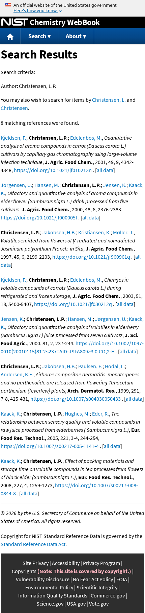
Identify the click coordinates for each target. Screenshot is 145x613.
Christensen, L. (109, 99)
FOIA (121, 579)
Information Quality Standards (52, 595)
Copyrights (24, 571)
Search (37, 36)
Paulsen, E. (90, 366)
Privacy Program (101, 563)
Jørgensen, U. (110, 318)
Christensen (14, 107)
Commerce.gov (108, 595)
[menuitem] (10, 36)
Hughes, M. (77, 413)
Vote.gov (99, 603)
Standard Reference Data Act (33, 544)
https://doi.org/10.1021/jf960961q (91, 256)
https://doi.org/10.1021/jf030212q (73, 304)
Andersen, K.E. (17, 374)
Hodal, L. (115, 366)
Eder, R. (100, 413)
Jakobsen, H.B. (59, 232)
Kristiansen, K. (94, 232)
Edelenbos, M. (86, 137)
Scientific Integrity (97, 587)
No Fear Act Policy (93, 579)
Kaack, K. (11, 413)
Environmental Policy (49, 587)
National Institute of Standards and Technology (14, 22)
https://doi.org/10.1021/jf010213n (53, 170)
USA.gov (76, 603)
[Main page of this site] (10, 36)
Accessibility (66, 563)
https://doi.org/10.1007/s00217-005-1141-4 (50, 446)
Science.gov (49, 603)
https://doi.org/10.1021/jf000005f (39, 217)
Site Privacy (36, 563)
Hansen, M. (46, 185)
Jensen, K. (114, 185)
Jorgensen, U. (16, 185)
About (74, 36)
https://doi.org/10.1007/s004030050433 (75, 398)
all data (105, 170)
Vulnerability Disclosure (42, 579)
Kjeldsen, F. (13, 137)
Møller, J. (123, 232)
